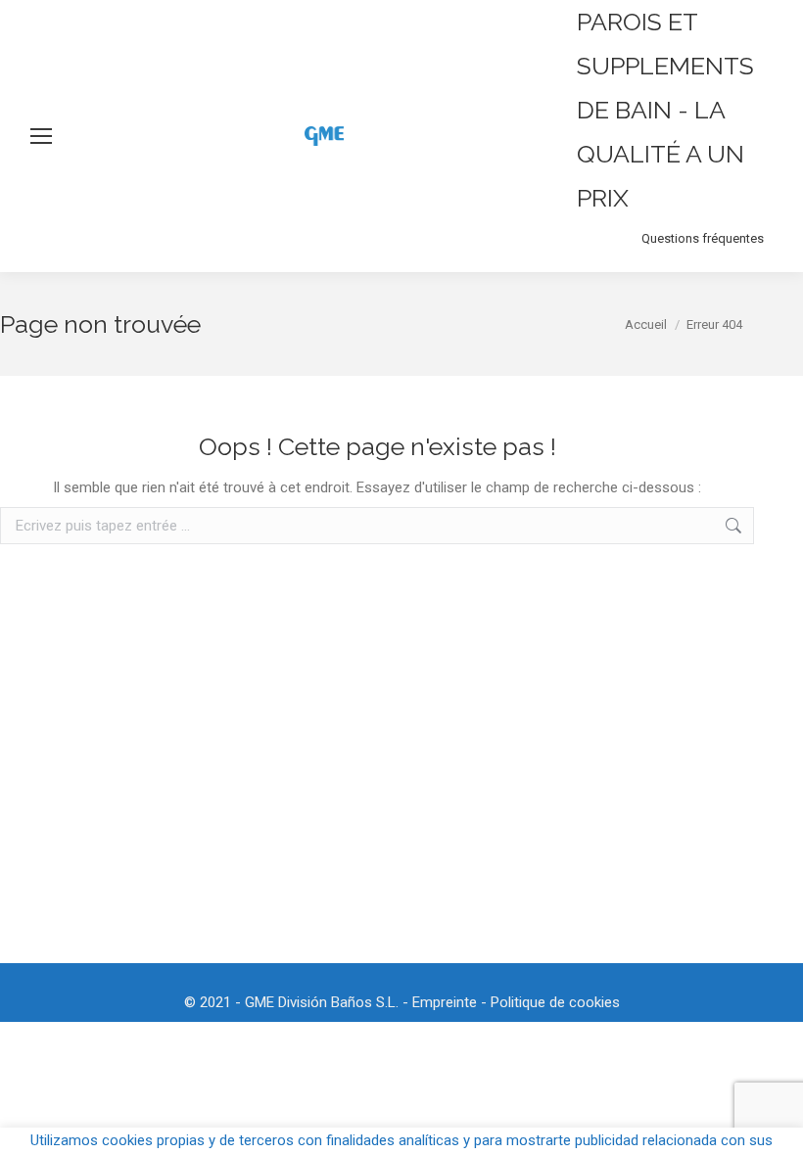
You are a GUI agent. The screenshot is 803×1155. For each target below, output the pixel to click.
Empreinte (444, 1002)
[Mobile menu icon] (41, 136)
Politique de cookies (555, 1002)
